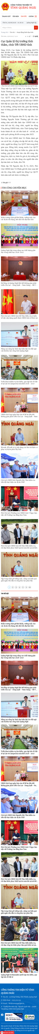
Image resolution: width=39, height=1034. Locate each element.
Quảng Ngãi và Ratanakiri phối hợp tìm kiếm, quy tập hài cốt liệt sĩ (19, 976)
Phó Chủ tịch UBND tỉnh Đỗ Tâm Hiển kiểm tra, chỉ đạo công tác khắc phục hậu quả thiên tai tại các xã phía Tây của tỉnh (18, 944)
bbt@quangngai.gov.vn (16, 1003)
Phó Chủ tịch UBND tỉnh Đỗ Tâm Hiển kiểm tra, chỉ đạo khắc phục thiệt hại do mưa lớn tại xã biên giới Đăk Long (19, 547)
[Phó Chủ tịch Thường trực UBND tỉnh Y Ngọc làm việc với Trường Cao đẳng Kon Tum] (19, 499)
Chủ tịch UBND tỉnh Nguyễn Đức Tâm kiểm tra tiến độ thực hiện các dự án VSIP (18, 481)
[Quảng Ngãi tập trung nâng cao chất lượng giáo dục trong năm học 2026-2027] (19, 236)
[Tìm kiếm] (36, 28)
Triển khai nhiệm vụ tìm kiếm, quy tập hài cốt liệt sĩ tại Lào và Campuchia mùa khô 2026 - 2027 (19, 383)
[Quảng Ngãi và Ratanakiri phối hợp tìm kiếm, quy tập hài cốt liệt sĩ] (19, 960)
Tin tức (24, 16)
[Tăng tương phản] (35, 36)
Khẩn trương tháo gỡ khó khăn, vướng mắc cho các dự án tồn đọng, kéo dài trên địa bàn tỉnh (18, 218)
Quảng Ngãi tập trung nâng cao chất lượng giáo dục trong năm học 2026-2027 (18, 251)
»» (30, 587)
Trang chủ (6, 16)
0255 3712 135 (16, 1000)
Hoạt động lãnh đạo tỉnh (25, 32)
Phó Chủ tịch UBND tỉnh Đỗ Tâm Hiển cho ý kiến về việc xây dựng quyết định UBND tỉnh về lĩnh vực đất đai (19, 317)
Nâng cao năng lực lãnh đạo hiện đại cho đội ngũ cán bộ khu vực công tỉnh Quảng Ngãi (18, 350)
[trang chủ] (5, 6)
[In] (33, 36)
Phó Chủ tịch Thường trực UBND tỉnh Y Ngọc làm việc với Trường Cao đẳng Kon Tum (19, 514)
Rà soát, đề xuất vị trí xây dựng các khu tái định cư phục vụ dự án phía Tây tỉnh (19, 448)
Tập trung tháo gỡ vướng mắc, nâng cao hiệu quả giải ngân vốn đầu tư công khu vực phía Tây (19, 580)
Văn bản (15, 16)
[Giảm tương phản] (37, 36)
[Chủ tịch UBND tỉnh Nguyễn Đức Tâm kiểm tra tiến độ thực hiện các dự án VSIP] (19, 466)
